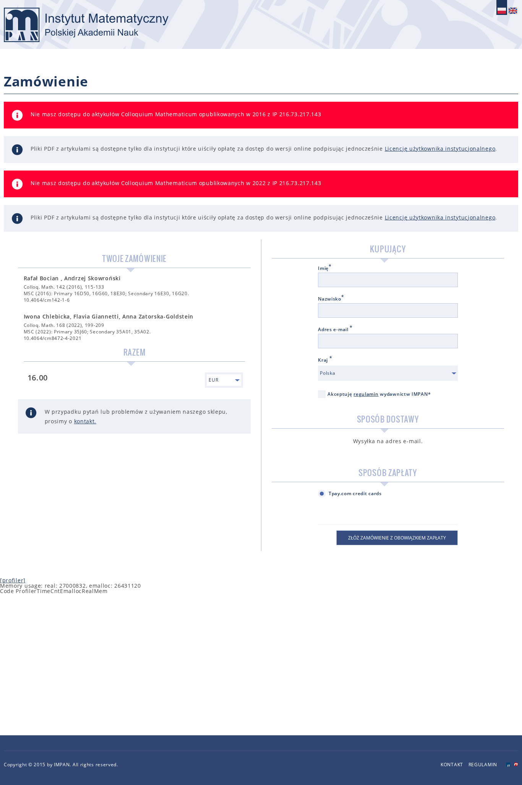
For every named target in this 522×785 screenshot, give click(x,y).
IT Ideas (508, 764)
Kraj (325, 360)
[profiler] (13, 580)
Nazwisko (331, 299)
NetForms (516, 764)
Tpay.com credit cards (355, 493)
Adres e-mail (335, 329)
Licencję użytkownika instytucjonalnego (440, 148)
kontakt (84, 421)
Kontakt (452, 764)
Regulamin (483, 764)
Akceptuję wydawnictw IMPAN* (379, 394)
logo (86, 25)
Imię (325, 268)
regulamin (365, 394)
